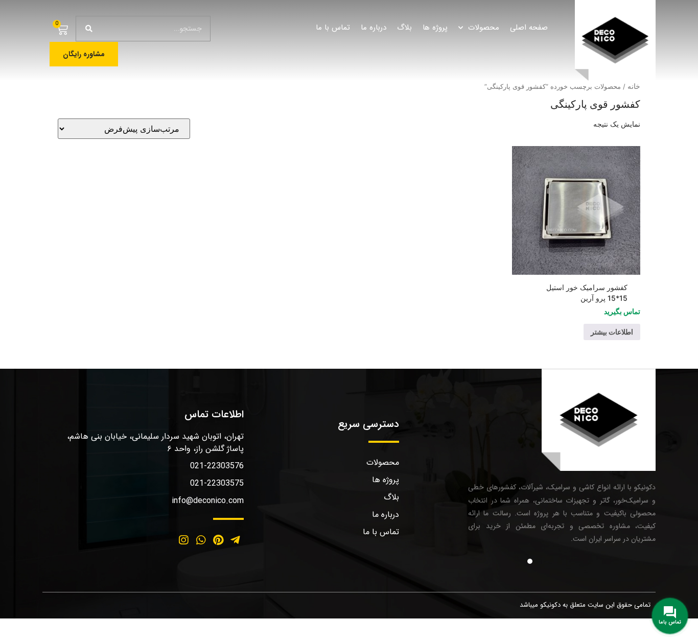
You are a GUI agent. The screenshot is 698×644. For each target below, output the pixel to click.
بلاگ (404, 27)
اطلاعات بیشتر (612, 331)
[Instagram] (184, 540)
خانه (633, 86)
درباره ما (373, 27)
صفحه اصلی (529, 27)
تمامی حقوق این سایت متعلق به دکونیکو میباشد (585, 605)
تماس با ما (333, 27)
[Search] (89, 28)
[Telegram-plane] (235, 540)
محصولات (483, 27)
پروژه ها (435, 27)
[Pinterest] (218, 540)
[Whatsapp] (201, 540)
